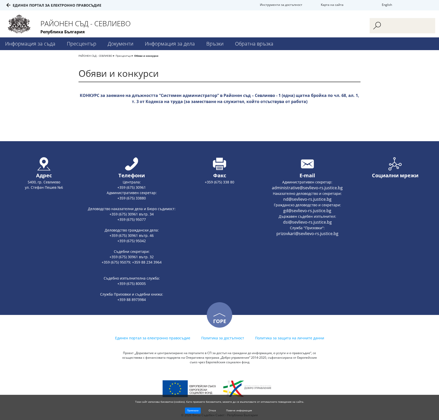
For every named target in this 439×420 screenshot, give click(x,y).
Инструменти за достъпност (281, 5)
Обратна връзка (254, 43)
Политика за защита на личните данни (289, 338)
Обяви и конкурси (146, 55)
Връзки (215, 43)
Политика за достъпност (222, 338)
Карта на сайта (332, 5)
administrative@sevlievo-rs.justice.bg (307, 188)
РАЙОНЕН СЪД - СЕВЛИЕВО (95, 55)
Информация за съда (30, 43)
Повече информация (239, 410)
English (387, 5)
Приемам (192, 410)
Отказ (212, 410)
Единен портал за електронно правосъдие (57, 5)
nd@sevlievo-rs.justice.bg (307, 199)
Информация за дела (170, 43)
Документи (120, 43)
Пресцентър (81, 43)
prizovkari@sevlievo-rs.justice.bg (307, 233)
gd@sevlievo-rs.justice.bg (307, 210)
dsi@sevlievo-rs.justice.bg (307, 222)
